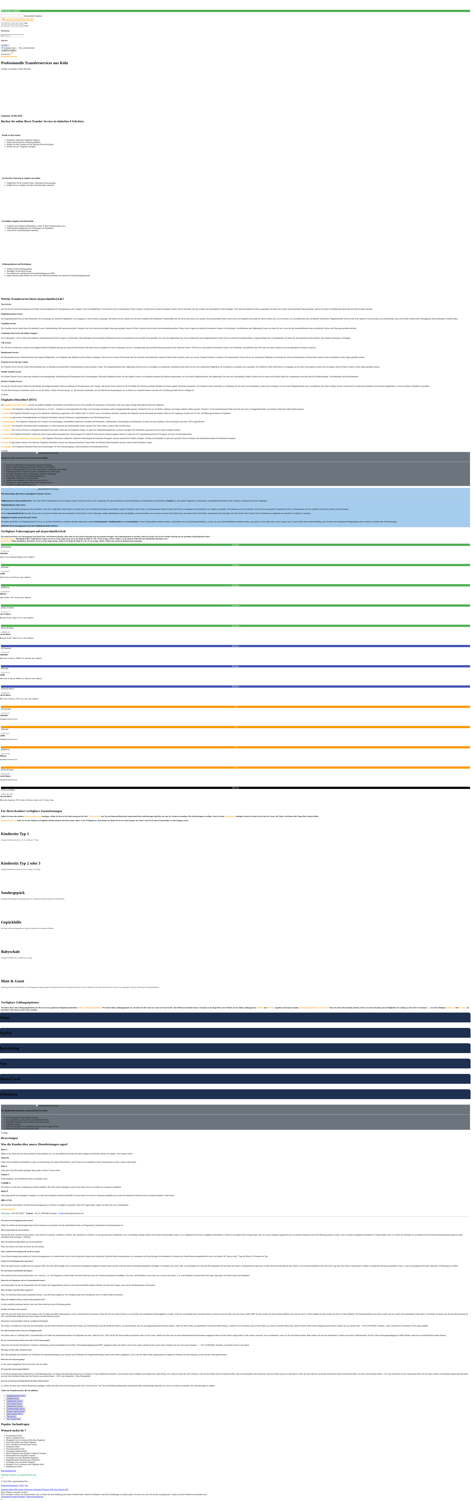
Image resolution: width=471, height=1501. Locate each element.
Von (25, 23)
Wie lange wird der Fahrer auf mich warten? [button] (16, 1350)
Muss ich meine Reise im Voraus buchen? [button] (15, 1230)
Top (26, 1485)
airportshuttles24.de (20, 19)
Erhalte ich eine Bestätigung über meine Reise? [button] (17, 1261)
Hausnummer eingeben (33, 16)
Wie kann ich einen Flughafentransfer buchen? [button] (17, 1220)
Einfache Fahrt (9, 48)
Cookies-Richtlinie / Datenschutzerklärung (26, 1497)
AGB (21, 1485)
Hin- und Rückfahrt (26, 48)
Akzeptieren (5, 1497)
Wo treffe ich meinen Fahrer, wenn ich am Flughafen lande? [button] (21, 1330)
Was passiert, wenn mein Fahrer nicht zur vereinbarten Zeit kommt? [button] (24, 1321)
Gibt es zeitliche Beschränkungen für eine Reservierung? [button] (20, 1251)
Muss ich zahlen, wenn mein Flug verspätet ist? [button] (17, 1290)
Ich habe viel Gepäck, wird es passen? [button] (14, 1309)
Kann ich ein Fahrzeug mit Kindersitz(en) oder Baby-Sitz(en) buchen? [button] (25, 1381)
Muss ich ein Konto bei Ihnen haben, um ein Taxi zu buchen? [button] (21, 1242)
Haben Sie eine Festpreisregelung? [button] (13, 1359)
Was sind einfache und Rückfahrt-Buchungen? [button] (17, 1271)
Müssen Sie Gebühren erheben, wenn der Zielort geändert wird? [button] (23, 1299)
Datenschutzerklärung (9, 1485)
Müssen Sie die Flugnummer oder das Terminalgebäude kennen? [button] (23, 1280)
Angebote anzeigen (9, 50)
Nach (26, 26)
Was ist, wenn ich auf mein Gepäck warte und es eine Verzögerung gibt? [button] (25, 1340)
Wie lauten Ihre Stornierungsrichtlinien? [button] (15, 1369)
